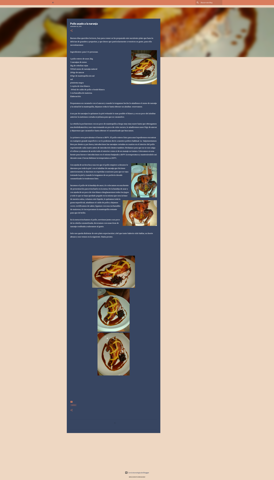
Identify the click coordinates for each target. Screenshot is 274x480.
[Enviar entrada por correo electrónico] (71, 402)
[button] (71, 30)
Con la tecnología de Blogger (138, 473)
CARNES (73, 405)
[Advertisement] (113, 451)
